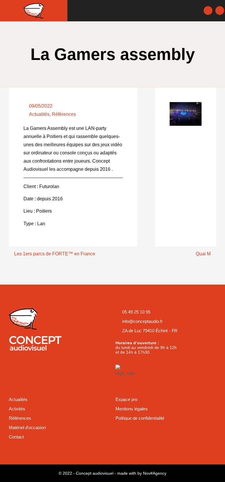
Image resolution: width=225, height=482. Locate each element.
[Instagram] (219, 10)
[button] (135, 10)
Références (64, 114)
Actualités (39, 114)
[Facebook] (208, 10)
